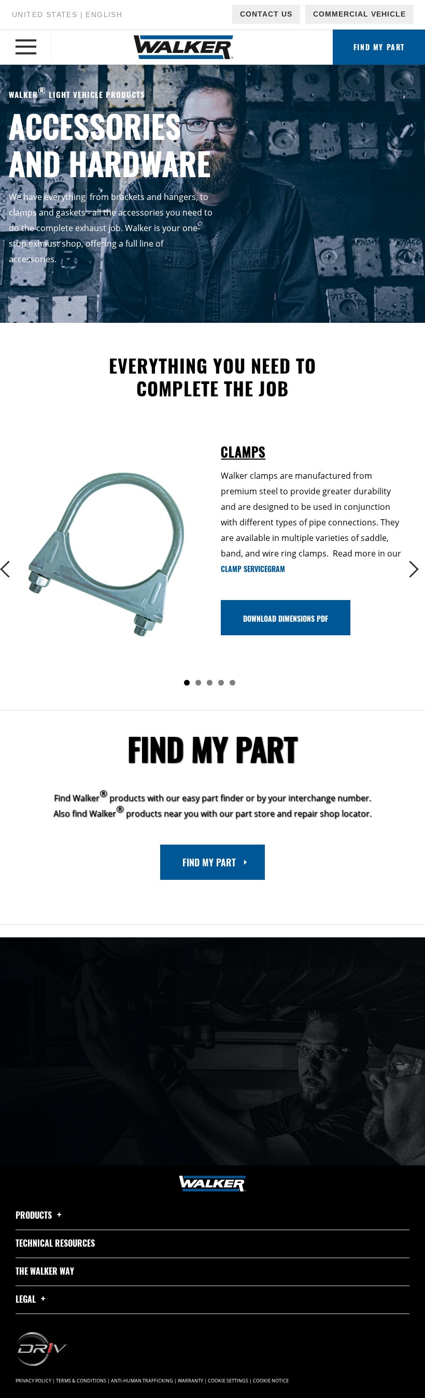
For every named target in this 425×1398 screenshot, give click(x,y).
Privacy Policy (33, 1381)
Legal (27, 1299)
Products (35, 1215)
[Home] (183, 47)
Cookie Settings (228, 1381)
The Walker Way (45, 1271)
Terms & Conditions (81, 1381)
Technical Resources (55, 1243)
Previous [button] (12, 569)
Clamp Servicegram (253, 568)
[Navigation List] (26, 47)
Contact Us (266, 14)
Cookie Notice (271, 1381)
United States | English (67, 14)
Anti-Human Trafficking (142, 1381)
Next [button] (413, 569)
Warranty (190, 1381)
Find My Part (209, 862)
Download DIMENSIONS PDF (285, 618)
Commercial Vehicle (359, 14)
